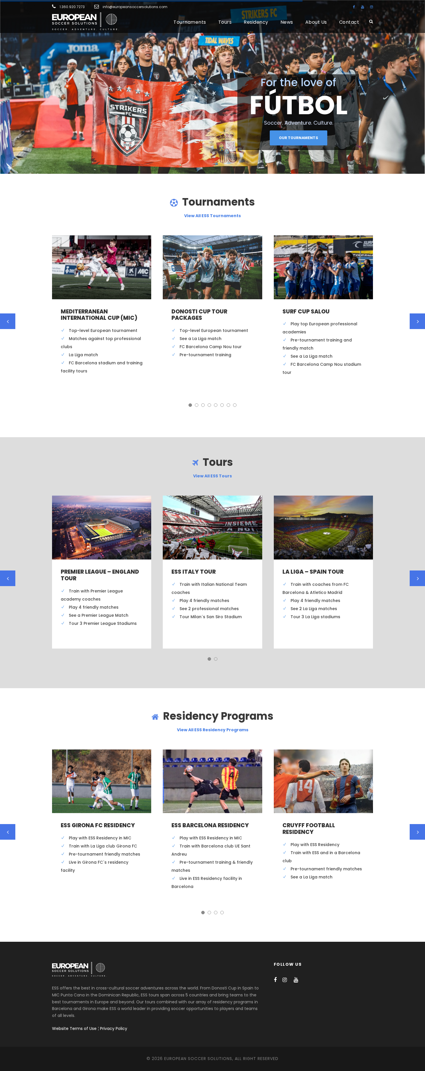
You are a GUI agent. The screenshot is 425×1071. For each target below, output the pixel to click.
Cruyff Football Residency (308, 828)
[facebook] (354, 6)
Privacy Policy (113, 1028)
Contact (349, 22)
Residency (256, 22)
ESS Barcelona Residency (210, 825)
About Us (316, 22)
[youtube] (362, 6)
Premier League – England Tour (100, 575)
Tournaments (189, 22)
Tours (225, 22)
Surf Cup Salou (306, 311)
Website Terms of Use (74, 1028)
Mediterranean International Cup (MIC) (99, 315)
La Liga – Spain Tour (312, 572)
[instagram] (371, 6)
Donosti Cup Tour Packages (199, 315)
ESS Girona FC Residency (98, 825)
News (286, 22)
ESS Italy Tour (193, 572)
